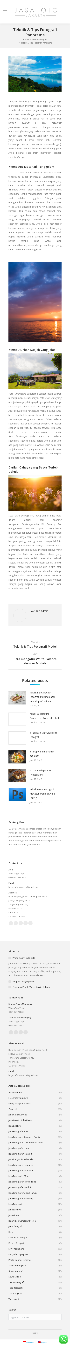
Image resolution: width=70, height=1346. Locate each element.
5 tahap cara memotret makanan (42, 753)
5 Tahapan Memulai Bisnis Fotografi (43, 734)
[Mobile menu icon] (5, 12)
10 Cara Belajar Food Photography (41, 772)
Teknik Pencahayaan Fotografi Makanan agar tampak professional (42, 697)
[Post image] (17, 697)
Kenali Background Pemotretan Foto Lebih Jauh (45, 716)
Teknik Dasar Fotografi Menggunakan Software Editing (42, 793)
